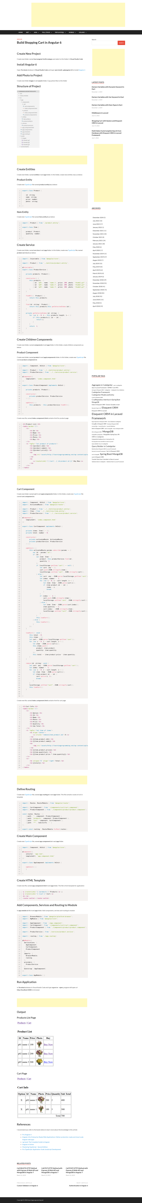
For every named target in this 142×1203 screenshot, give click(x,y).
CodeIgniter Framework (101, 392)
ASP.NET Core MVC (113, 387)
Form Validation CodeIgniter (114, 421)
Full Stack (46, 32)
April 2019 (96, 270)
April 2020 (96, 250)
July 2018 (96, 296)
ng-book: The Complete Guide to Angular (36, 1142)
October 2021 (97, 237)
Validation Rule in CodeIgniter (99, 461)
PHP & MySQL (59, 32)
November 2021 (98, 234)
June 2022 (96, 224)
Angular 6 (82, 70)
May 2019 (96, 267)
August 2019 (97, 260)
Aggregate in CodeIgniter (102, 385)
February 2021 (97, 240)
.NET (27, 32)
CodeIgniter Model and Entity (103, 395)
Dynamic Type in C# (96, 408)
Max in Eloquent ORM (118, 428)
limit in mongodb (108, 428)
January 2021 (97, 244)
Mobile (71, 32)
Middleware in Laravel (100, 113)
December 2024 (98, 217)
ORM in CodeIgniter (98, 437)
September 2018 (98, 290)
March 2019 (97, 273)
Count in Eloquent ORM (97, 397)
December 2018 (98, 280)
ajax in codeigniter (117, 385)
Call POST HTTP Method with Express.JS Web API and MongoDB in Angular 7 (77, 1170)
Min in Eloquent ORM (97, 432)
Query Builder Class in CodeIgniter (100, 443)
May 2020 (96, 247)
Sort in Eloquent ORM (113, 451)
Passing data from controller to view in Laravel (102, 441)
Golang (82, 32)
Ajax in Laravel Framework (99, 387)
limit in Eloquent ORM (98, 428)
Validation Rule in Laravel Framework (115, 461)
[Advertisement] (78, 15)
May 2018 (96, 303)
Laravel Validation (111, 426)
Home (21, 32)
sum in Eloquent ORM (98, 457)
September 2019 (98, 257)
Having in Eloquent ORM (113, 424)
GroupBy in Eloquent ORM (99, 424)
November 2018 (98, 283)
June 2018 (96, 299)
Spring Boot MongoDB (111, 454)
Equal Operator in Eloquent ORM (99, 421)
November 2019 (98, 253)
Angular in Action (28, 1144)
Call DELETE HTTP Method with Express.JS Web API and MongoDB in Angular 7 (27, 1170)
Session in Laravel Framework (99, 451)
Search (94, 39)
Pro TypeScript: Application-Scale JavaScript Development (41, 1149)
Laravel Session (102, 426)
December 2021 (98, 230)
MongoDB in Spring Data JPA (111, 434)
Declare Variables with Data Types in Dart (107, 105)
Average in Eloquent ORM (98, 390)
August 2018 (97, 293)
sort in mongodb (95, 454)
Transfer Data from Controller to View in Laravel (105, 459)
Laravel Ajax (95, 426)
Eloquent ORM (110, 407)
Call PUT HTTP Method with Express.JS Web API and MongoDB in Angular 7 (51, 1170)
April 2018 (96, 306)
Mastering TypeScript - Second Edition (35, 1147)
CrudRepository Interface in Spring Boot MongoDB (106, 401)
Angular (19, 39)
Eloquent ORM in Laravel (99, 410)
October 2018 (97, 286)
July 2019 (96, 263)
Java (35, 32)
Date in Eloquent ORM (98, 404)
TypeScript (28, 184)
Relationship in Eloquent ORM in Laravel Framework (104, 449)
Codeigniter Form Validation (117, 390)
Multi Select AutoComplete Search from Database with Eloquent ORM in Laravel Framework (106, 133)
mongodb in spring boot (97, 434)
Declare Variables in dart (113, 404)
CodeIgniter (107, 390)
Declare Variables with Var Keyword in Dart (108, 97)
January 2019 (97, 276)
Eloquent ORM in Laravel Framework (107, 416)
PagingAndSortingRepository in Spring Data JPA (103, 439)
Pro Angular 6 (26, 1134)
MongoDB (107, 431)
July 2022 (96, 221)
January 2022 (97, 227)
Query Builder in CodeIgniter (104, 446)
